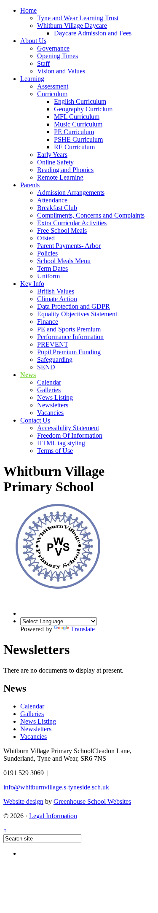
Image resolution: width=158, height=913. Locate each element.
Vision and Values (61, 71)
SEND (46, 367)
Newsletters (52, 405)
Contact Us (35, 420)
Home (28, 10)
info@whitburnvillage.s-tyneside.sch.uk (56, 787)
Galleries (49, 389)
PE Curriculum (74, 131)
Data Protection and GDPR (73, 306)
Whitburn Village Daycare (72, 25)
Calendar (49, 382)
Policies (47, 253)
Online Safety (55, 162)
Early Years (52, 154)
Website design (23, 801)
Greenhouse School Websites (92, 801)
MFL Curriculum (76, 116)
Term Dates (52, 268)
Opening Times (57, 55)
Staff (43, 63)
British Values (55, 291)
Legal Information (53, 815)
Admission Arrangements (70, 192)
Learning (32, 78)
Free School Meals (62, 230)
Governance (53, 48)
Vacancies (50, 412)
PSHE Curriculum (78, 139)
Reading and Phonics (65, 169)
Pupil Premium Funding (69, 352)
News (28, 374)
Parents (30, 185)
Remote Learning (60, 177)
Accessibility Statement (68, 427)
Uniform (48, 276)
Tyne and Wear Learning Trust (77, 18)
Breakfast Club (57, 207)
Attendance (52, 200)
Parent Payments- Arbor (69, 245)
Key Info (32, 283)
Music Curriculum (78, 124)
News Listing (55, 397)
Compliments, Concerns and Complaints (91, 215)
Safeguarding (54, 359)
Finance (47, 321)
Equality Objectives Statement (77, 314)
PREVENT (52, 344)
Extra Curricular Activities (72, 222)
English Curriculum (80, 101)
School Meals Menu (64, 260)
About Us (33, 40)
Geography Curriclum (83, 109)
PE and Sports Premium (69, 329)
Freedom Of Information (69, 435)
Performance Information (70, 336)
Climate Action (57, 298)
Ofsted (46, 238)
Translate (83, 629)
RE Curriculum (74, 147)
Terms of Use (55, 450)
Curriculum (52, 93)
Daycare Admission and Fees (92, 33)
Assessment (52, 86)
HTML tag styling (61, 443)
